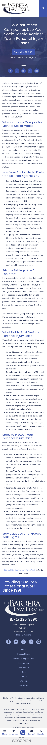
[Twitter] (16, 641)
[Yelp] (23, 641)
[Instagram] (38, 641)
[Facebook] (8, 641)
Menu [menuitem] (4, 734)
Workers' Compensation (23, 658)
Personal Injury (23, 654)
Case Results (23, 667)
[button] (43, 8)
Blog (23, 672)
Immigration (23, 663)
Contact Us (23, 676)
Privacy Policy (23, 685)
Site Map (23, 681)
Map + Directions (23, 635)
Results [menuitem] (40, 734)
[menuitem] (22, 733)
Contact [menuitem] (31, 734)
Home (23, 649)
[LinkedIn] (31, 641)
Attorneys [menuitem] (13, 734)
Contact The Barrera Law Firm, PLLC (19, 570)
